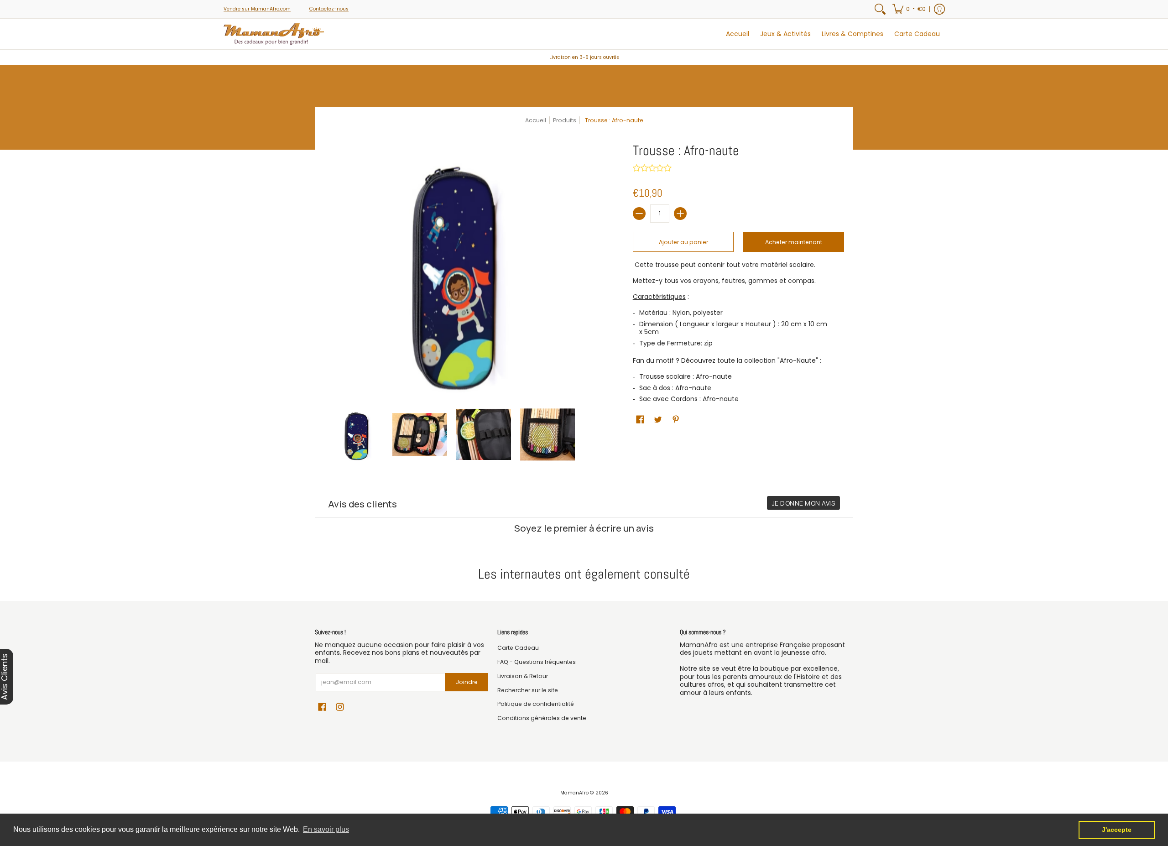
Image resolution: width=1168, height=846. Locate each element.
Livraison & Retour (522, 676)
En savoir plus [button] (326, 829)
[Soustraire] (639, 213)
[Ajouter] (680, 213)
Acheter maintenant (793, 242)
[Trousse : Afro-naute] (355, 434)
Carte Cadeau (518, 648)
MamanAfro (574, 792)
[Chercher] (880, 9)
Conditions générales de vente (541, 718)
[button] (909, 9)
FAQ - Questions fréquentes (536, 662)
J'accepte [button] (1117, 829)
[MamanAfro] (274, 34)
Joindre (467, 682)
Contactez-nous (329, 8)
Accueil (535, 120)
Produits (564, 120)
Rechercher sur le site (527, 690)
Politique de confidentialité (535, 704)
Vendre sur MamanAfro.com (257, 8)
